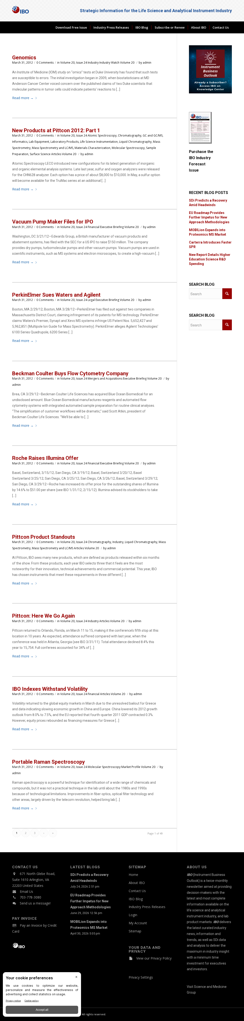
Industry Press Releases (147, 906)
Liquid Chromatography (135, 142)
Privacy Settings (141, 977)
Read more (23, 98)
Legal (91, 300)
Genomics (24, 58)
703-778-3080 (30, 897)
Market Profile (130, 767)
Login (133, 915)
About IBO (137, 882)
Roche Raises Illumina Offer (45, 458)
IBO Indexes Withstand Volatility (50, 689)
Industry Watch (109, 63)
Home (133, 874)
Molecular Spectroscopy (128, 148)
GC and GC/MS (153, 135)
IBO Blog (136, 899)
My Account (138, 923)
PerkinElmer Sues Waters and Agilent (56, 295)
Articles (56, 154)
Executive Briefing (112, 227)
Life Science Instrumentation (99, 142)
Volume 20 (127, 63)
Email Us (26, 891)
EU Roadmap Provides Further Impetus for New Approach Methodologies (209, 217)
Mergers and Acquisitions (105, 378)
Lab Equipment (39, 142)
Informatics (19, 142)
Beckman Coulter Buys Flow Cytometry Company (70, 373)
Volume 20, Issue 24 (73, 63)
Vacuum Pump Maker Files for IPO (52, 222)
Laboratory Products (65, 142)
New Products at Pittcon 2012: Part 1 (56, 130)
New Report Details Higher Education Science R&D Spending (209, 259)
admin (147, 63)
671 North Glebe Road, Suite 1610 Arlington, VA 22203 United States (33, 879)
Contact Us (137, 891)
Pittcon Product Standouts (43, 537)
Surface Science (40, 154)
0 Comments (45, 63)
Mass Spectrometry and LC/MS (52, 148)
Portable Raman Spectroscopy (48, 762)
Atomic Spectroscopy (102, 135)
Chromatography (129, 135)
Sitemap (135, 931)
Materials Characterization (92, 148)
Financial (93, 227)
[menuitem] (71, 27)
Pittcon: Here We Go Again (43, 616)
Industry (93, 63)
